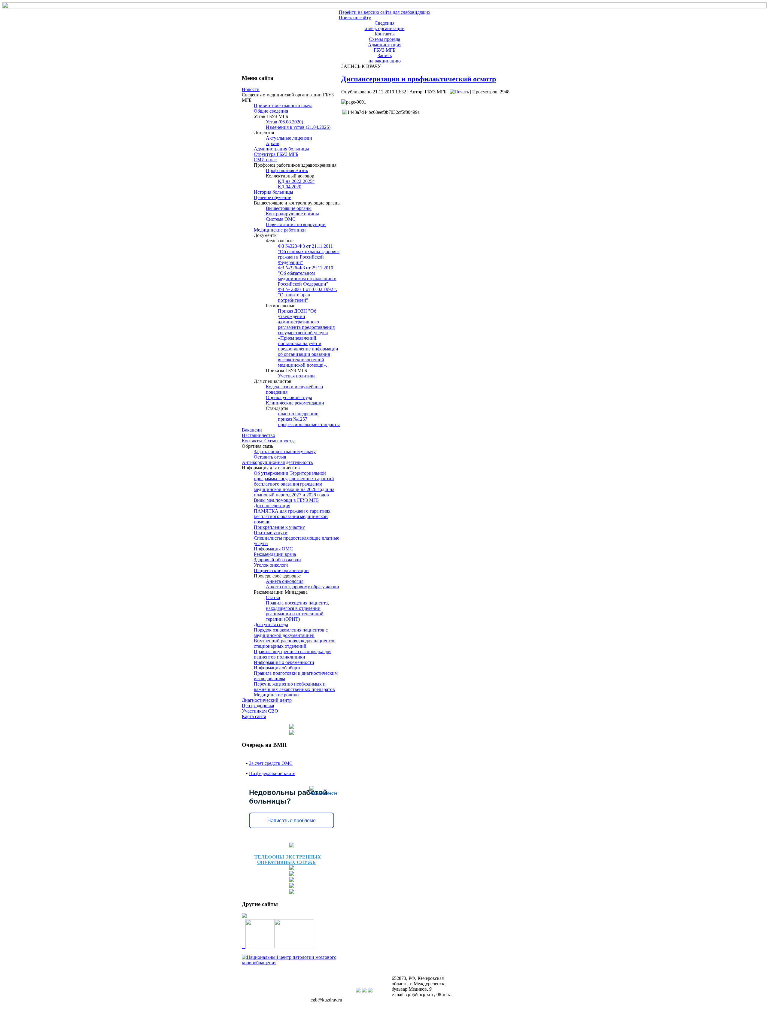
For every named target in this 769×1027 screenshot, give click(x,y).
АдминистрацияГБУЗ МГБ (384, 47)
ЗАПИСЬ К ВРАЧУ (360, 66)
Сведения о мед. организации (385, 25)
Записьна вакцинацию (385, 58)
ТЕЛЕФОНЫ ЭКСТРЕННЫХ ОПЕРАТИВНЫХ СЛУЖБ (287, 859)
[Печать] (459, 91)
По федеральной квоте (272, 773)
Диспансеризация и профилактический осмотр (418, 79)
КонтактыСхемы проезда (384, 36)
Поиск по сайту (355, 17)
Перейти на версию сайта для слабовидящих (384, 12)
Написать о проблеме (291, 820)
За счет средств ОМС (271, 763)
